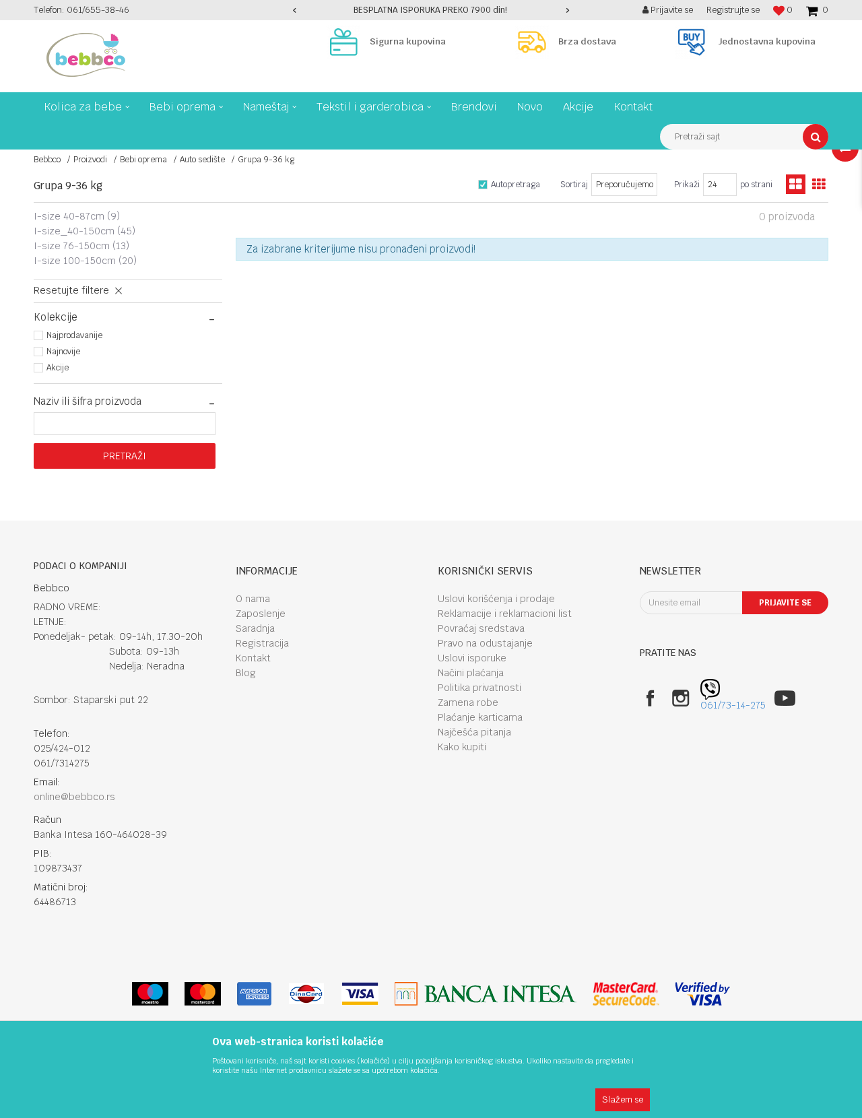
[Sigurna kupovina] (347, 42)
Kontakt (253, 658)
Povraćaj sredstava (481, 628)
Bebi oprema (143, 159)
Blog (246, 672)
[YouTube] (784, 698)
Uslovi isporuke (472, 658)
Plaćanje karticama (480, 717)
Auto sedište (202, 159)
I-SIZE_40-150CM (84, 231)
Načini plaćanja (471, 672)
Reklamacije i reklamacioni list (505, 613)
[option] (431, 10)
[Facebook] (650, 698)
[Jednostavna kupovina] (695, 42)
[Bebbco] (86, 55)
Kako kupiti (462, 747)
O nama (253, 598)
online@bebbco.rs (74, 797)
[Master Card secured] (626, 994)
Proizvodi (90, 159)
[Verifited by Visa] (702, 994)
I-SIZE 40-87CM (77, 216)
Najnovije (63, 351)
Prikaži (687, 184)
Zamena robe (468, 702)
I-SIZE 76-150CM (81, 246)
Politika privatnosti (479, 687)
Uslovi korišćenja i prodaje (496, 598)
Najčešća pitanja (474, 732)
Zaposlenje (261, 613)
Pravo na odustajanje (485, 643)
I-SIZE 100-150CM (85, 261)
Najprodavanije (74, 335)
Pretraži (124, 456)
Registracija (262, 643)
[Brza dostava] (535, 42)
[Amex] (254, 994)
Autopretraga (515, 184)
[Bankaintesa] (485, 994)
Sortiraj (574, 184)
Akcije (57, 367)
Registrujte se (733, 9)
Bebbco (47, 159)
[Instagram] (680, 698)
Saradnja (255, 628)
